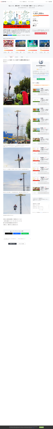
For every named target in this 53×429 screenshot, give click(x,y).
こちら (41, 212)
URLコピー (19, 35)
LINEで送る (15, 35)
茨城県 (34, 7)
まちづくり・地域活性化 (28, 7)
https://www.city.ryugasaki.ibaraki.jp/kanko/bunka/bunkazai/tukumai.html (41, 75)
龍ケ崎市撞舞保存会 (21, 7)
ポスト (6, 35)
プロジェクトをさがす (30, 1)
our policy (33, 427)
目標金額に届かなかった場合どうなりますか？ (38, 206)
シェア (10, 35)
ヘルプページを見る (41, 209)
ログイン (47, 1)
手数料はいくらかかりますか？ (36, 205)
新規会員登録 (50, 1)
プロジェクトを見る (21, 243)
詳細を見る (34, 94)
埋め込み (24, 35)
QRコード (28, 35)
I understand (41, 427)
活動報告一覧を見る (12, 243)
